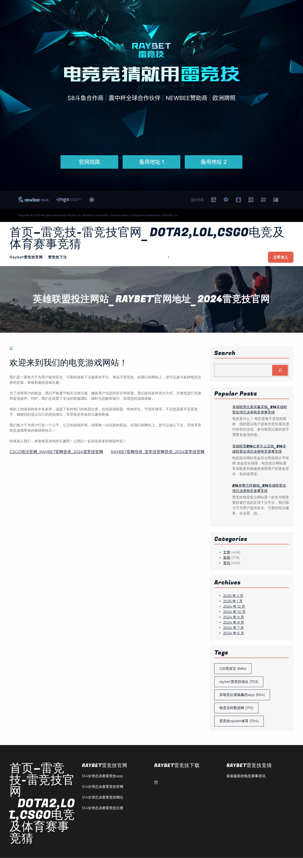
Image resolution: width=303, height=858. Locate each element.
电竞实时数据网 (236, 708)
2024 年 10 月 (234, 612)
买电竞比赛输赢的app (242, 695)
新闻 (226, 558)
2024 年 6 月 (233, 633)
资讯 (226, 563)
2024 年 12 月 (234, 606)
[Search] (280, 370)
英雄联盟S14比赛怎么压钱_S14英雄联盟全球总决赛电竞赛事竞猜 (259, 449)
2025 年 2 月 (233, 596)
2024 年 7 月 (233, 628)
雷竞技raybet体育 (239, 721)
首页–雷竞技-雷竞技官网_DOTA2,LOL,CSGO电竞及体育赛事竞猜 (147, 238)
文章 (226, 552)
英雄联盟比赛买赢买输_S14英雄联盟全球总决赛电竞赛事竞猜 (259, 409)
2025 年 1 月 (233, 601)
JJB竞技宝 (232, 668)
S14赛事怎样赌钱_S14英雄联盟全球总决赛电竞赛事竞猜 (259, 488)
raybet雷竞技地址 (238, 682)
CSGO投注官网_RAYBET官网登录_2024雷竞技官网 (56, 451)
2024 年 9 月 (233, 617)
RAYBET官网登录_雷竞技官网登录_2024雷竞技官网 (158, 451)
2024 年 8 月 (233, 622)
